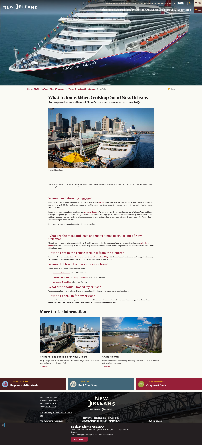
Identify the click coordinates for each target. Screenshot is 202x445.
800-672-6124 (50, 407)
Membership (151, 3)
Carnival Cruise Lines (61, 277)
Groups (128, 3)
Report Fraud (114, 421)
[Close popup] (2, 425)
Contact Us (87, 418)
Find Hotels (78, 439)
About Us (172, 3)
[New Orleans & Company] (20, 6)
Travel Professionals (139, 3)
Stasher (101, 202)
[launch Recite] (180, 3)
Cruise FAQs (101, 89)
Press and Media (162, 3)
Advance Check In (91, 212)
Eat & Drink (119, 10)
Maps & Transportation (59, 89)
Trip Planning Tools (150, 10)
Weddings (108, 3)
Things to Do (106, 10)
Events (135, 10)
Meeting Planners (119, 3)
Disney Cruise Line (80, 277)
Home (30, 89)
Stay (129, 10)
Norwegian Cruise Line (62, 282)
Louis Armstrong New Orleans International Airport (90, 257)
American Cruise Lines (61, 273)
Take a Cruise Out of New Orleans (82, 89)
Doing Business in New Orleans (106, 418)
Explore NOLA (169, 10)
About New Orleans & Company (94, 421)
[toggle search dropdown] (190, 3)
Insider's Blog (184, 10)
